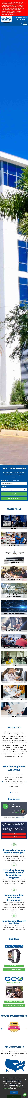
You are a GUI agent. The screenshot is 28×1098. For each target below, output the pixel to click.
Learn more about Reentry (14, 1001)
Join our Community (14, 498)
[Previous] (2, 781)
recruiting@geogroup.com (8, 14)
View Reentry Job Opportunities (14, 1005)
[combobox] (14, 483)
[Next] (25, 781)
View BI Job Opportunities (14, 969)
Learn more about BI (14, 966)
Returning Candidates (21, 17)
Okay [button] (14, 1092)
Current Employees (21, 19)
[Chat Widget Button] (25, 1095)
